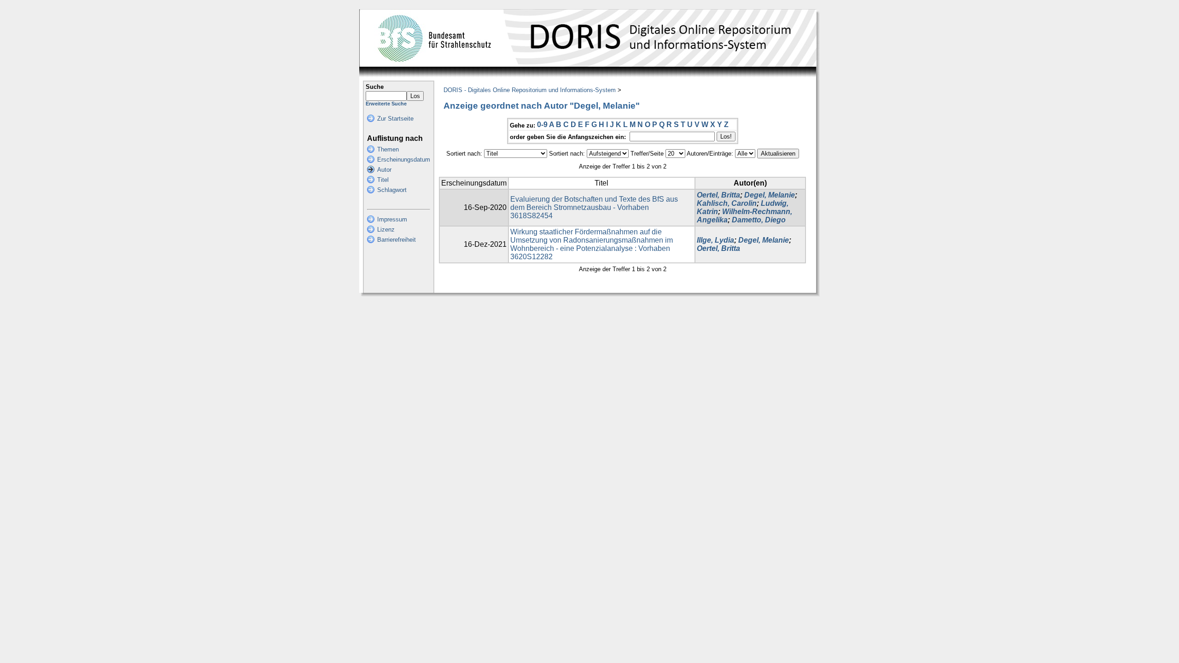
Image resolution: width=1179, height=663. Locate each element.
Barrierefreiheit (396, 239)
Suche (375, 86)
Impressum (392, 219)
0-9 (542, 124)
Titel (383, 179)
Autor (384, 169)
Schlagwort (392, 189)
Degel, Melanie (769, 195)
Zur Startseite (395, 118)
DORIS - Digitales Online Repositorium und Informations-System (530, 90)
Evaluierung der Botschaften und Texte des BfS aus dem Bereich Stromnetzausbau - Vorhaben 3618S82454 (594, 207)
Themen (388, 149)
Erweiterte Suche (386, 103)
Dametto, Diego (759, 220)
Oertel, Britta (718, 195)
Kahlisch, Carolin (727, 203)
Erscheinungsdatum (403, 159)
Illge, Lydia (715, 240)
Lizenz (386, 229)
